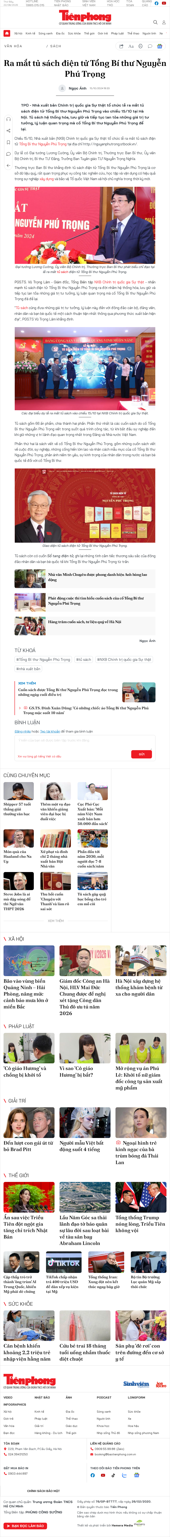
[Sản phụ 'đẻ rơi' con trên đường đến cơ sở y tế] (140, 1325)
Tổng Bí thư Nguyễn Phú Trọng (43, 144)
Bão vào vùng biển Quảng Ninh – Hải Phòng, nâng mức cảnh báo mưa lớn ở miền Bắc (26, 994)
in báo (140, 46)
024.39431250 (18, 1454)
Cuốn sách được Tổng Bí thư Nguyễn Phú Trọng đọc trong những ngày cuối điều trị (68, 692)
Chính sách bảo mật (43, 1491)
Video (8, 1397)
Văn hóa (13, 46)
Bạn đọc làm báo (28, 1526)
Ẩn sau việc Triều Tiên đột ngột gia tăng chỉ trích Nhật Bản (26, 1227)
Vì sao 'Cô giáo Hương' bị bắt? (76, 1071)
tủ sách (62, 272)
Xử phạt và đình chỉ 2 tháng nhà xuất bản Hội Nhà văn (54, 859)
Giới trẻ (103, 33)
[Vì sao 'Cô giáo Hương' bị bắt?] (85, 1048)
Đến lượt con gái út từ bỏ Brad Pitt (28, 1146)
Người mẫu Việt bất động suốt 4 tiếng (82, 1146)
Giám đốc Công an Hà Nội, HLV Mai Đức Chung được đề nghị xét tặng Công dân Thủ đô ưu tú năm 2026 (85, 997)
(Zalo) (120, 1449)
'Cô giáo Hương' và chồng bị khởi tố (25, 1071)
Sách (56, 46)
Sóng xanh (46, 33)
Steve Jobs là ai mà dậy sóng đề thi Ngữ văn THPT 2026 (17, 901)
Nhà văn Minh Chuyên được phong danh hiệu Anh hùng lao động (97, 577)
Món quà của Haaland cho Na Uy (18, 856)
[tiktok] (115, 1475)
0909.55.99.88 (105, 1449)
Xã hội (18, 33)
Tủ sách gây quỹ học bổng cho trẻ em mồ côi (92, 899)
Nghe (8, 119)
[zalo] (126, 1475)
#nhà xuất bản (28, 668)
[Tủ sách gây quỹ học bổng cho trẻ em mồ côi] (93, 881)
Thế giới (89, 33)
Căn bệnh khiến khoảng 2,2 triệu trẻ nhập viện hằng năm (27, 1352)
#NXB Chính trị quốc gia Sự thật (124, 659)
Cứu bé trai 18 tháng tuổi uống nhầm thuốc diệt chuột (85, 1352)
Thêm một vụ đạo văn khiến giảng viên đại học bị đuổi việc (55, 811)
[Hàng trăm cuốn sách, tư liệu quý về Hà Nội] (30, 626)
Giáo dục (72, 1426)
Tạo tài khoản (50, 731)
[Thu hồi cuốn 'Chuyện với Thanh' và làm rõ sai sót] (55, 881)
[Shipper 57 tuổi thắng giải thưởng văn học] (19, 791)
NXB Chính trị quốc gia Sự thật (119, 282)
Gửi (141, 754)
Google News (159, 46)
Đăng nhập (23, 731)
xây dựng (47, 179)
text (131, 46)
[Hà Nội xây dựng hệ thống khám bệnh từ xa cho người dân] (140, 960)
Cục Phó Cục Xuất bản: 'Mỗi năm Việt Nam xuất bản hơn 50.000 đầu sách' (93, 814)
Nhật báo (42, 1397)
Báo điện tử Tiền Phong (85, 17)
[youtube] (164, 3)
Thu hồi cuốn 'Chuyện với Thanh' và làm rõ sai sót (54, 901)
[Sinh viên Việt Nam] (136, 1385)
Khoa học (103, 1426)
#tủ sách (83, 659)
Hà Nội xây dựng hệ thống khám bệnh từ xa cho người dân (138, 987)
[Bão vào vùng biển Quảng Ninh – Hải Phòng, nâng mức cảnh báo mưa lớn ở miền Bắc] (29, 960)
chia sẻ (121, 46)
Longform (136, 1397)
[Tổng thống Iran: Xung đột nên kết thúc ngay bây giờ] (106, 1262)
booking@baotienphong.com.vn (115, 1454)
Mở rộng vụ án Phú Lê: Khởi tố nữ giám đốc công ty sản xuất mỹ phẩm (139, 1078)
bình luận (150, 46)
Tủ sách (22, 308)
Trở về (8, 165)
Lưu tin (8, 142)
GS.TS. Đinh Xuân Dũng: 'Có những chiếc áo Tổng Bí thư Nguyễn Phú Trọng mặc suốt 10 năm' (86, 710)
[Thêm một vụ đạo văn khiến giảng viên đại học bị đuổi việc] (55, 791)
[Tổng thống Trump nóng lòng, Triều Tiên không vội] (140, 1197)
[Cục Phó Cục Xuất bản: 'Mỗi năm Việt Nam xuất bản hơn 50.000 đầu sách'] (93, 791)
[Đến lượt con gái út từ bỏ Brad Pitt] (29, 1122)
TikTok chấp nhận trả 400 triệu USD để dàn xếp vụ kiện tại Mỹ (62, 1284)
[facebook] (156, 3)
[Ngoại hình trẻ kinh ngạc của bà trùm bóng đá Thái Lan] (140, 1122)
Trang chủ (7, 33)
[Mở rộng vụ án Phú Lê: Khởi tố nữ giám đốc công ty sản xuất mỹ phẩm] (140, 1048)
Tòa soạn (11, 1443)
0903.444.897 (18, 1473)
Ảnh (69, 1397)
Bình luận (8, 154)
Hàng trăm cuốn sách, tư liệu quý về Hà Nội (84, 621)
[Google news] (138, 1475)
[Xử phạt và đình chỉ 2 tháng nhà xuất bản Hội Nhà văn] (55, 838)
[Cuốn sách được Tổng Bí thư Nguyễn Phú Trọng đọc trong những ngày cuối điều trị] (138, 692)
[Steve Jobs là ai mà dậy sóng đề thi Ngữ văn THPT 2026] (19, 881)
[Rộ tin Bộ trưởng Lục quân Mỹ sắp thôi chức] (149, 1262)
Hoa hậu (133, 1426)
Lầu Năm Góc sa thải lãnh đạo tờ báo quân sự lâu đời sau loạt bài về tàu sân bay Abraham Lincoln (84, 1230)
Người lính (149, 33)
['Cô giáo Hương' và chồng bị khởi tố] (29, 1048)
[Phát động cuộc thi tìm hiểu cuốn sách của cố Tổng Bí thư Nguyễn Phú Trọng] (30, 602)
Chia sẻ (8, 131)
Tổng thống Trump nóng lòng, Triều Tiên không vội (140, 1224)
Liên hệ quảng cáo (105, 1443)
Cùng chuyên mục (27, 775)
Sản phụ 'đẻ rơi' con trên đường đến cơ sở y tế (139, 1352)
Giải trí (17, 1101)
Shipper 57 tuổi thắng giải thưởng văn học (17, 809)
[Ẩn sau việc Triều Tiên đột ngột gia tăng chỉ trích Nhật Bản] (29, 1197)
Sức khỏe (74, 33)
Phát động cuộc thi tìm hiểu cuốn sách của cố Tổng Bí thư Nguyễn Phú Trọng (95, 601)
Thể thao (133, 33)
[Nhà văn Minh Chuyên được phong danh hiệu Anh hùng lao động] (30, 578)
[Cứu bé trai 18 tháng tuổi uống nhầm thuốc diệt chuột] (85, 1325)
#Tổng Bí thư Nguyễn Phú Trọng (43, 659)
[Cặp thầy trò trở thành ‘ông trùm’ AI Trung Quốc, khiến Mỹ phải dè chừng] (21, 1262)
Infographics (15, 1404)
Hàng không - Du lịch (48, 1433)
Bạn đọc (9, 1433)
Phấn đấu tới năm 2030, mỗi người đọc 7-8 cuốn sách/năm (91, 859)
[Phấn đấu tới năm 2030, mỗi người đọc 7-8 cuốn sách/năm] (93, 838)
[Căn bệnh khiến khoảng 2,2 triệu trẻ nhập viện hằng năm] (29, 1325)
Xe (161, 33)
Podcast (104, 1397)
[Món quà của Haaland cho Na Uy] (19, 838)
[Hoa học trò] (161, 1385)
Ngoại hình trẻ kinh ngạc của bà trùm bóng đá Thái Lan (136, 1153)
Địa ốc (60, 33)
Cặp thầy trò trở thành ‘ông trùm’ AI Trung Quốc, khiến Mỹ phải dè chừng (20, 1284)
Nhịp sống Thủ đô (108, 1433)
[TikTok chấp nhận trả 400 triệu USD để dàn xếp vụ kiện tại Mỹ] (64, 1262)
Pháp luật (117, 33)
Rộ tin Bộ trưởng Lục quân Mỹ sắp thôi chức (146, 1282)
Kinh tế (30, 33)
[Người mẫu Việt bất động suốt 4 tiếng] (85, 1122)
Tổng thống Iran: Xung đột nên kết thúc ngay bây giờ (103, 1282)
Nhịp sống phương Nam (143, 1433)
